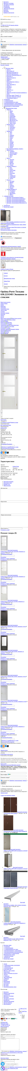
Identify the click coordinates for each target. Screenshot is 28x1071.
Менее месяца (7, 485)
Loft (11, 139)
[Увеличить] (9, 371)
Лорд (11, 155)
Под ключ (6, 984)
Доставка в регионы (9, 4)
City (11, 134)
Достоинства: (4, 488)
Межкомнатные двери (9, 954)
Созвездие (12, 177)
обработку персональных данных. (18, 44)
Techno (12, 146)
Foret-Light (12, 170)
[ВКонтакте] (1, 453)
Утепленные (7, 982)
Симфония (13, 175)
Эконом (6, 974)
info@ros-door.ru (5, 1026)
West (11, 112)
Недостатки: (4, 501)
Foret (11, 169)
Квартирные (7, 981)
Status (11, 111)
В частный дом (7, 969)
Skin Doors (12, 193)
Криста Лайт (13, 154)
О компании (7, 7)
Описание (3, 323)
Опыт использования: (6, 479)
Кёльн (11, 188)
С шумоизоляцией (8, 968)
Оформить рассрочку (6, 765)
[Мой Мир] (6, 453)
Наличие (3, 330)
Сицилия (12, 127)
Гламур (12, 185)
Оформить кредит (15, 765)
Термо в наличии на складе (10, 973)
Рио (11, 156)
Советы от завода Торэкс (7, 269)
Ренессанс (13, 121)
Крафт (11, 162)
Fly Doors (12, 190)
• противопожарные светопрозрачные (13, 952)
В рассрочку (11, 448)
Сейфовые (6, 978)
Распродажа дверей (8, 958)
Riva (11, 184)
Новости (3, 209)
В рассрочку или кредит (7, 754)
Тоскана (12, 128)
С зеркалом (6, 976)
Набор (2, 321)
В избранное (4, 559)
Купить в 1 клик (14, 447)
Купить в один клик (17, 1052)
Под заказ (6, 985)
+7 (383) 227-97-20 (5, 25)
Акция (5, 963)
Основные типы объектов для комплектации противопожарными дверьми (12, 258)
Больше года (7, 484)
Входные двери (7, 945)
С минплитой (7, 966)
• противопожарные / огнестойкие (12, 950)
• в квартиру (7, 946)
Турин (12, 129)
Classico (12, 135)
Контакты (6, 1)
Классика (12, 173)
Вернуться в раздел (5, 318)
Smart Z (12, 144)
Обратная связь (4, 1023)
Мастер (12, 163)
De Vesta (12, 181)
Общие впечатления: (6, 515)
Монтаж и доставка (9, 3)
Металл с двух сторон (9, 970)
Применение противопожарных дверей (11, 246)
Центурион (3, 419)
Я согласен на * (14, 1051)
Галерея (12, 115)
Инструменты (7, 1004)
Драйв (11, 161)
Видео (2, 333)
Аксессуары (4, 326)
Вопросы (6, 10)
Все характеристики (6, 425)
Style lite (12, 159)
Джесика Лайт (13, 152)
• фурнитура (7, 957)
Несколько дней (8, 483)
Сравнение (12, 558)
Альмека (12, 151)
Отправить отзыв (5, 529)
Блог (2, 239)
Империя (12, 117)
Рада (11, 174)
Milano (11, 182)
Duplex (12, 136)
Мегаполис (13, 119)
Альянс (12, 113)
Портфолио (6, 6)
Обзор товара (4, 319)
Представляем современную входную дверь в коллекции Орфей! (13, 222)
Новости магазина (7, 236)
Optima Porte (4, 427)
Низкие (5, 980)
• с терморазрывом (8, 948)
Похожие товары (5, 329)
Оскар (11, 165)
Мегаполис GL (14, 120)
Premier (12, 142)
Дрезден (12, 186)
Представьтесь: (4, 528)
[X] (8, 453)
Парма (12, 125)
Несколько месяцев (8, 481)
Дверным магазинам (9, 8)
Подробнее (3, 557)
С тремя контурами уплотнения (12, 965)
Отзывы (3, 327)
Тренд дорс (13, 123)
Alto (11, 132)
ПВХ (11, 194)
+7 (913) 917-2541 (5, 58)
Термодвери (7, 972)
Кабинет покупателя (9, 12)
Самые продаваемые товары (8, 795)
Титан (11, 178)
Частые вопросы (8, 1002)
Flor (11, 167)
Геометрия (12, 116)
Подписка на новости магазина (9, 230)
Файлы (2, 332)
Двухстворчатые (8, 977)
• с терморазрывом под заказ (11, 949)
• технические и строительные (11, 953)
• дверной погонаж (8, 956)
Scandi (11, 143)
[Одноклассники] (3, 453)
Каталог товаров (5, 65)
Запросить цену (14, 1068)
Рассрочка (6, 11)
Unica (11, 147)
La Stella (12, 192)
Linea (11, 138)
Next (11, 140)
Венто (11, 171)
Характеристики (5, 325)
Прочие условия (3, 763)
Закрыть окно (4, 56)
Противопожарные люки (10, 986)
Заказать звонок (14, 25)
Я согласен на (14, 44)
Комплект (3, 322)
